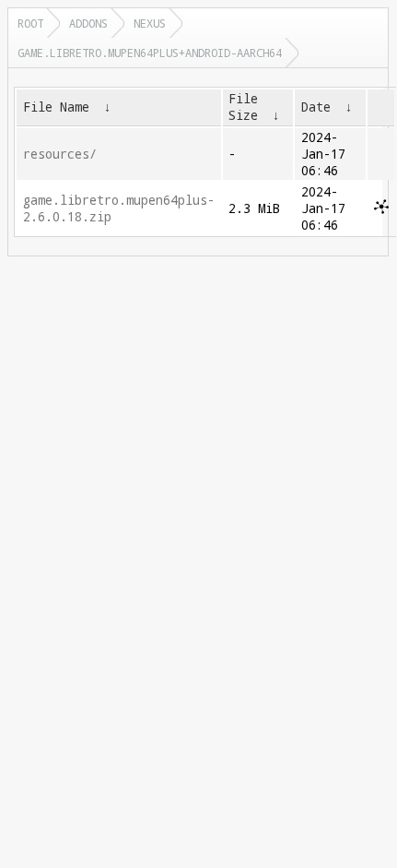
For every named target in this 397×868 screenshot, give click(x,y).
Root (30, 23)
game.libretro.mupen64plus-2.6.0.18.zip (119, 208)
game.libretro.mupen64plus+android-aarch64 (150, 52)
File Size (243, 107)
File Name (56, 107)
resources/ (60, 154)
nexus (150, 23)
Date (316, 107)
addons (88, 23)
